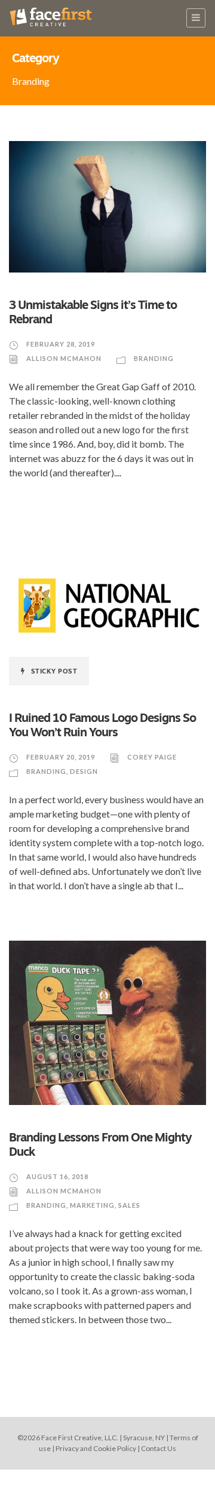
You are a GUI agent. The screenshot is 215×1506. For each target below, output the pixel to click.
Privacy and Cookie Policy (96, 1448)
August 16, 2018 (57, 1176)
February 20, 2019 (60, 757)
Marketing (92, 1205)
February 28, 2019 (60, 344)
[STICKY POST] (107, 605)
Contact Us (158, 1448)
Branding (154, 358)
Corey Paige (152, 757)
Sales (129, 1205)
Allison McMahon (64, 358)
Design (84, 771)
